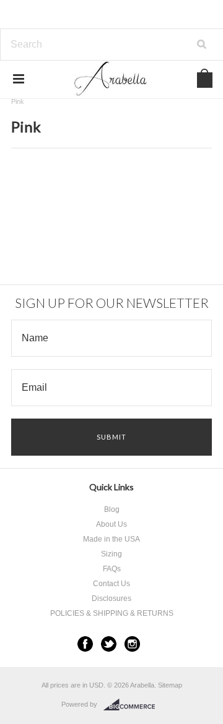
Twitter (108, 644)
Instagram (132, 644)
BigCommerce (132, 705)
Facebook (85, 644)
